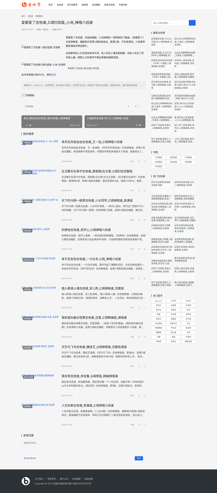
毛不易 (188, 319)
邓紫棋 (158, 341)
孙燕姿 (173, 305)
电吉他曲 (173, 162)
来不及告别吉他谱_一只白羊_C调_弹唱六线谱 (91, 259)
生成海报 (28, 106)
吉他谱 (60, 4)
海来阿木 (173, 323)
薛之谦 (173, 332)
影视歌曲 (173, 157)
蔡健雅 (158, 332)
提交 (139, 458)
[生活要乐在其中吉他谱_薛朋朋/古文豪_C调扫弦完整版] (40, 180)
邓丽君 (188, 337)
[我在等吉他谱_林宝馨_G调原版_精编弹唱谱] (40, 385)
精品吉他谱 (109, 4)
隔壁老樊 (188, 341)
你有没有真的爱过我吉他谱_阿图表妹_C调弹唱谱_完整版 (161, 219)
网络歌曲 (27, 143)
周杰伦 (158, 305)
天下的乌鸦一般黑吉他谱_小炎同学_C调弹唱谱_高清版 (97, 200)
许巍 (158, 337)
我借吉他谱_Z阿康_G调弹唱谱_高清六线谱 (161, 240)
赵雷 (173, 337)
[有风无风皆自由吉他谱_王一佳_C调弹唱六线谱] (40, 151)
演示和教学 (72, 4)
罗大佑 (173, 328)
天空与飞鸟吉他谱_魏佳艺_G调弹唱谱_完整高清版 (94, 347)
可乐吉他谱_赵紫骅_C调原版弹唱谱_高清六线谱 (161, 197)
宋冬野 (188, 305)
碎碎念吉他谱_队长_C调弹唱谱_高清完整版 (184, 197)
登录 (53, 74)
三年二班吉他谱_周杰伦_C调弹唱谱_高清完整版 (184, 140)
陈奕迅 (173, 341)
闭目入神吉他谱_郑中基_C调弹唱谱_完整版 (184, 75)
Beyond (158, 301)
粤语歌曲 (188, 162)
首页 (51, 4)
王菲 (188, 323)
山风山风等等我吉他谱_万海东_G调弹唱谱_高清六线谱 (184, 54)
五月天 (173, 301)
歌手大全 (64, 479)
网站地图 (89, 479)
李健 (158, 314)
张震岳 (173, 310)
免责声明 (51, 479)
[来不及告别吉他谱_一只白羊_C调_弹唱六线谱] (40, 268)
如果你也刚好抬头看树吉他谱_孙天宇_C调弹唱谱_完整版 (161, 262)
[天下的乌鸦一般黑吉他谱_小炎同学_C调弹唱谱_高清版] (40, 210)
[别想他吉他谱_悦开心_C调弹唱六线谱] (40, 239)
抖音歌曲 (30, 95)
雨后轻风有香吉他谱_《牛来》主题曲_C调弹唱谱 (161, 75)
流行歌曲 (158, 323)
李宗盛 (173, 314)
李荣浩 (188, 314)
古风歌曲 (158, 157)
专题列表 (123, 4)
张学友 (158, 310)
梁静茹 (173, 319)
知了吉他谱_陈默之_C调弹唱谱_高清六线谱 (161, 140)
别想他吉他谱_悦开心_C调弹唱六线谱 (86, 230)
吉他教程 (96, 4)
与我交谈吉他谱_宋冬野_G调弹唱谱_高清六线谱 (161, 97)
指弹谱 (85, 4)
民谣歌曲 (158, 162)
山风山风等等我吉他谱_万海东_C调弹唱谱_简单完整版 (161, 118)
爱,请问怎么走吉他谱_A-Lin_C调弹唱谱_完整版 (184, 118)
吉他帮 (56, 483)
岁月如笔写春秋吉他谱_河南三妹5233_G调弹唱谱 (184, 97)
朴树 (188, 310)
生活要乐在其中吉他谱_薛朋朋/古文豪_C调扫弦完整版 (97, 171)
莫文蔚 (188, 328)
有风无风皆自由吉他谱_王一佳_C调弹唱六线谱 (92, 142)
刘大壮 (188, 301)
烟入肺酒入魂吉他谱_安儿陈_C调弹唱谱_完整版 (93, 288)
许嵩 (188, 332)
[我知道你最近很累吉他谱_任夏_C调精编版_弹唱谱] (40, 327)
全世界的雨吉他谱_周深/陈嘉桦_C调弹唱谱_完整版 (184, 240)
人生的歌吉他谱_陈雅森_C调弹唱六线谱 (88, 405)
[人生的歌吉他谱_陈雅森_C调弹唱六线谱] (40, 415)
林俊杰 (158, 319)
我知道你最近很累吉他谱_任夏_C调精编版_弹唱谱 (94, 317)
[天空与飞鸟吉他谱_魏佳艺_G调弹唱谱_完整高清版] (40, 356)
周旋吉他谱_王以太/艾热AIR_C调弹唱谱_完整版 (161, 54)
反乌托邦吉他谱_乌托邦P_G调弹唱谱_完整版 (184, 219)
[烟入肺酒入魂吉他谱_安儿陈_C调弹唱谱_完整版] (40, 298)
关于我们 (39, 479)
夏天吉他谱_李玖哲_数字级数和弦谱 (184, 259)
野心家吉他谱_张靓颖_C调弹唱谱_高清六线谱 (184, 283)
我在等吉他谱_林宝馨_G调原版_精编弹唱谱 (90, 376)
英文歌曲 (158, 166)
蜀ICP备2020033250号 (80, 483)
